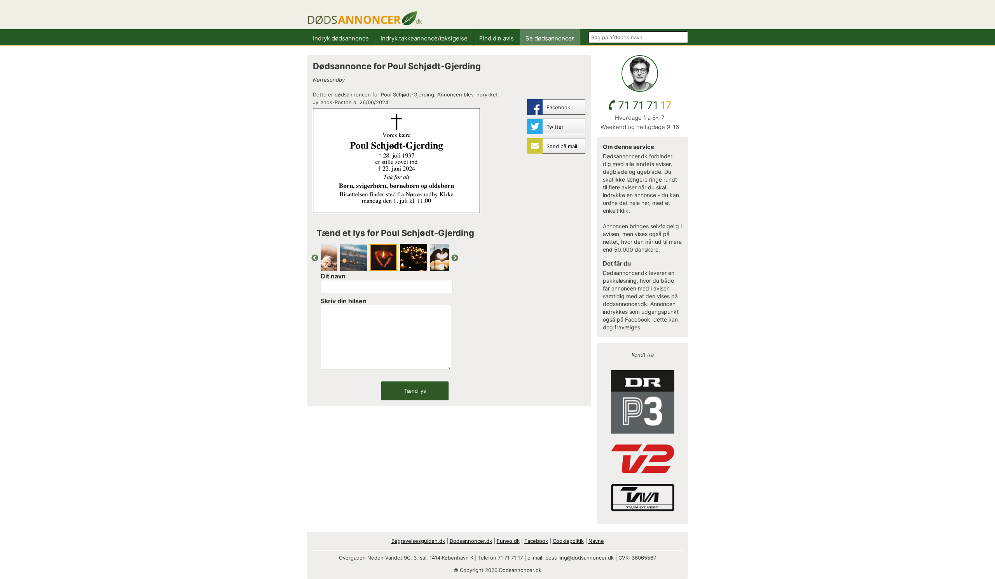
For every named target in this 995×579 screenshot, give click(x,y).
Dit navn (333, 276)
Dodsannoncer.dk (471, 541)
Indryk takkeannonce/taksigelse (424, 38)
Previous (315, 258)
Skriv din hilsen (344, 301)
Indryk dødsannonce (341, 38)
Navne (596, 541)
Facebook (536, 541)
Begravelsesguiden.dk (418, 541)
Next (455, 258)
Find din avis (496, 38)
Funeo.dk (508, 541)
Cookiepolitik (568, 541)
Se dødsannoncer (549, 38)
